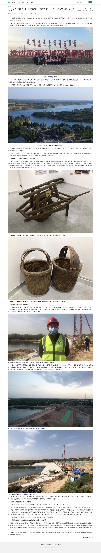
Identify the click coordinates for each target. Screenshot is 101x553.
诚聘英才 (59, 544)
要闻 (19, 2)
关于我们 (53, 544)
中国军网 (10, 6)
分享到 (91, 10)
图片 (28, 2)
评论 (23, 2)
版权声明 (47, 544)
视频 (32, 2)
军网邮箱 (42, 544)
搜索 (90, 2)
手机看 (85, 10)
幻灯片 (79, 10)
